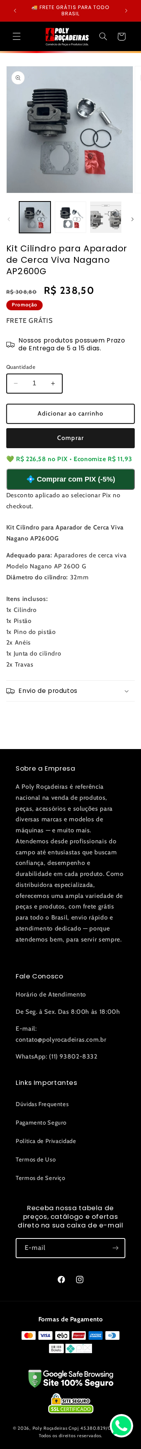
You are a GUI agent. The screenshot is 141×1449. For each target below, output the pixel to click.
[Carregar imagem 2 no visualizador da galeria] (70, 217)
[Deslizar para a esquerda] (8, 219)
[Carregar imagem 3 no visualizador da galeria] (105, 217)
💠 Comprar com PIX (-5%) (70, 479)
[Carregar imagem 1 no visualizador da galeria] (35, 217)
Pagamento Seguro (41, 1122)
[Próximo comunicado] (126, 10)
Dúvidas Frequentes (42, 1104)
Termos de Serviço (40, 1178)
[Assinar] (116, 1248)
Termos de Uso (36, 1159)
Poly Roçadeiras (50, 1428)
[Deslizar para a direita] (132, 219)
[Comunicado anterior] (15, 10)
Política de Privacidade (46, 1141)
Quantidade (20, 367)
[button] (16, 36)
